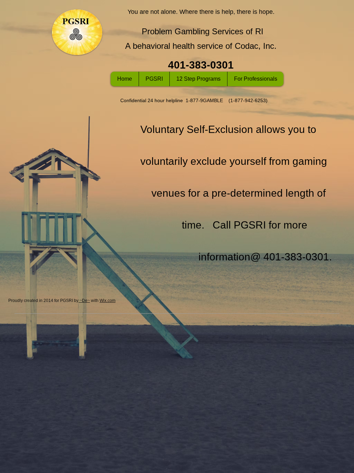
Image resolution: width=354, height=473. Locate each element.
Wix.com (107, 300)
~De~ (84, 300)
